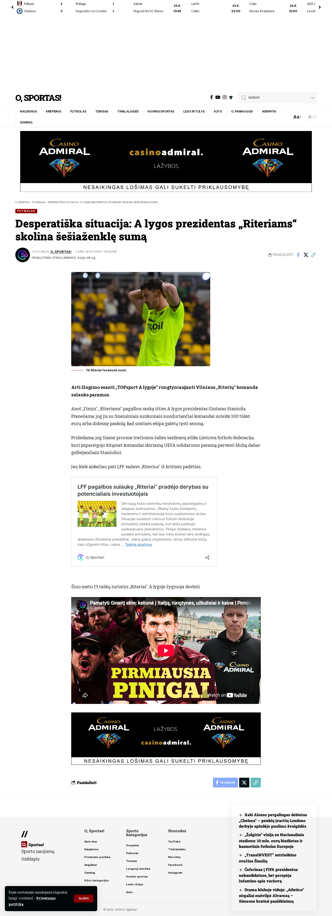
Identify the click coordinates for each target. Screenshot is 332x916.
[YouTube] (217, 97)
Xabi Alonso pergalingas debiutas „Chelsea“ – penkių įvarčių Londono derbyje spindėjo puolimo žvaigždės (273, 820)
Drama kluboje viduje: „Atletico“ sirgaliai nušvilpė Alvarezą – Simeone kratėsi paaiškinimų (271, 895)
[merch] (231, 97)
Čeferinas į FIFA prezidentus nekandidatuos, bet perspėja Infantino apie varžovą (268, 875)
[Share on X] (305, 255)
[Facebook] (211, 97)
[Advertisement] (166, 52)
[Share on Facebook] (298, 255)
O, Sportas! (38, 98)
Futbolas (26, 211)
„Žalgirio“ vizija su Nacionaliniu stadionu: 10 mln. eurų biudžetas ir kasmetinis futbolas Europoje (271, 840)
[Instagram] (224, 97)
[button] (84, 898)
